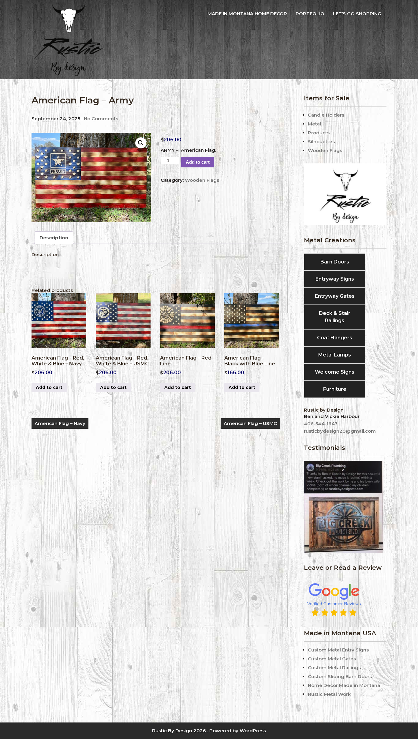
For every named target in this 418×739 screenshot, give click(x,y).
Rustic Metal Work (329, 694)
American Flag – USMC (250, 423)
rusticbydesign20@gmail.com (340, 431)
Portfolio (310, 14)
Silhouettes (321, 141)
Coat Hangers (334, 338)
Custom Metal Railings (334, 667)
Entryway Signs (334, 279)
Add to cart (198, 162)
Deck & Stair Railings (334, 316)
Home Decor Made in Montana (344, 685)
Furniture (334, 389)
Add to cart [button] (49, 387)
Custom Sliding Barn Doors (340, 676)
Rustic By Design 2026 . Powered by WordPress (209, 730)
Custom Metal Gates (332, 659)
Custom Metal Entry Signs (338, 650)
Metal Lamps (334, 355)
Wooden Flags (202, 180)
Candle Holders (326, 115)
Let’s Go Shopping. (357, 14)
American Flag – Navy (60, 423)
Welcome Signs (334, 372)
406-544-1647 (321, 424)
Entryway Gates (335, 296)
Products (319, 133)
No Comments (101, 118)
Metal (314, 124)
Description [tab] (53, 238)
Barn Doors (334, 262)
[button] (140, 142)
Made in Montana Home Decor (247, 14)
